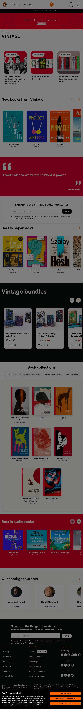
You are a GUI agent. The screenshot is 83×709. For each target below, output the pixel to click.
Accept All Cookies (65, 704)
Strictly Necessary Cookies (65, 698)
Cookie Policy (36, 705)
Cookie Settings (65, 693)
